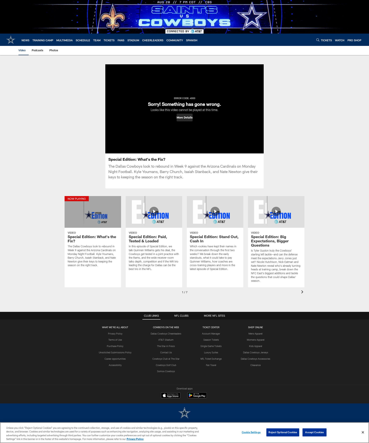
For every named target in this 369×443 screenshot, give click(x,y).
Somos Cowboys (166, 371)
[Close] (363, 432)
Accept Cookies (314, 432)
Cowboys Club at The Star (166, 358)
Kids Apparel (255, 346)
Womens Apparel (255, 339)
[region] (184, 432)
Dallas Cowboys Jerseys (255, 352)
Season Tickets (211, 339)
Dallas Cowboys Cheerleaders (166, 333)
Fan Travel (211, 365)
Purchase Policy (115, 346)
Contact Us (166, 352)
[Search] (317, 39)
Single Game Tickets (211, 346)
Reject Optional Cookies (282, 432)
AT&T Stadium (166, 339)
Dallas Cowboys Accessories (255, 358)
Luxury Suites (211, 352)
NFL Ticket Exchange (211, 358)
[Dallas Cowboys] (184, 413)
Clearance (255, 365)
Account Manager (211, 333)
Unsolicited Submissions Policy (115, 352)
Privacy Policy (115, 333)
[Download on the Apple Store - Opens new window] (170, 395)
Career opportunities (115, 358)
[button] (185, 117)
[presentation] (302, 292)
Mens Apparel (255, 333)
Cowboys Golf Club (166, 365)
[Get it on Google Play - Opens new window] (197, 397)
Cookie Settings (251, 432)
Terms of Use (115, 339)
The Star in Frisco (166, 346)
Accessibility (115, 365)
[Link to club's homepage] (10, 39)
